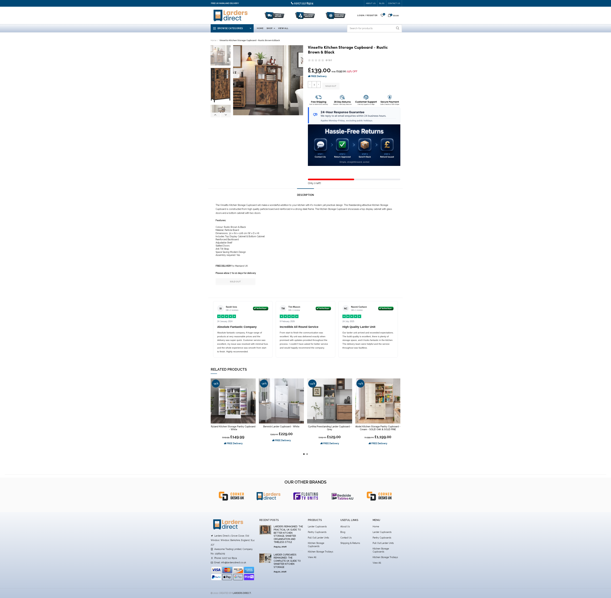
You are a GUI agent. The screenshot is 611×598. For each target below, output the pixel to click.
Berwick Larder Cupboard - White (281, 426)
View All (312, 557)
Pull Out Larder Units (318, 537)
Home (213, 40)
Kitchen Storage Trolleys (320, 551)
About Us (371, 3)
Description (305, 194)
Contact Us (394, 3)
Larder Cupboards (317, 526)
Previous (215, 115)
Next (226, 115)
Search (398, 28)
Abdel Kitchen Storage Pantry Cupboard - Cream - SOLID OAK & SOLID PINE (377, 428)
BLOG (381, 3)
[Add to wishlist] (253, 383)
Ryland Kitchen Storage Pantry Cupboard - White (233, 428)
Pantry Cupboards (317, 532)
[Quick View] (253, 390)
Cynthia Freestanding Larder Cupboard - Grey (329, 428)
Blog (342, 532)
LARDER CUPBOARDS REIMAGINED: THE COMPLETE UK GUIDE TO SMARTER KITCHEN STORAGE (287, 560)
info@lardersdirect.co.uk (233, 562)
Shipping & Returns (350, 543)
